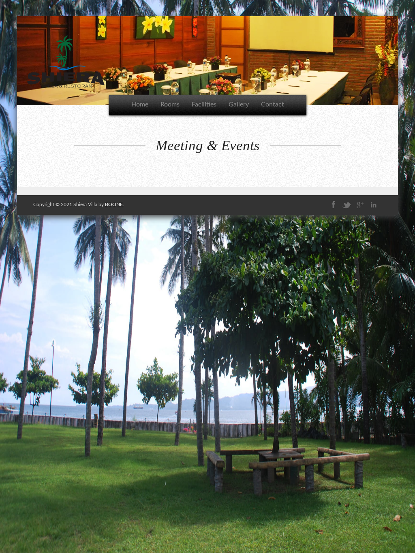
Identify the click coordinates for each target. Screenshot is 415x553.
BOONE (114, 204)
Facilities (204, 104)
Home (139, 104)
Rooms (170, 104)
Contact (272, 104)
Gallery (239, 104)
